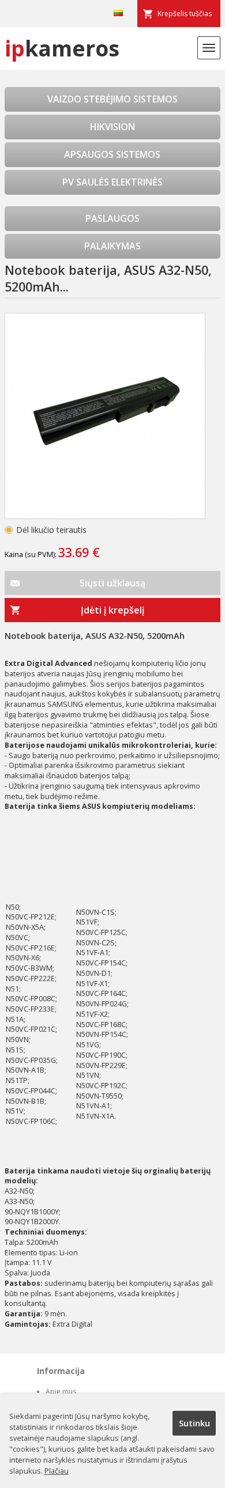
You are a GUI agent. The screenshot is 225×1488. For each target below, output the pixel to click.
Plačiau (56, 1471)
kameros (62, 48)
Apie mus (61, 1391)
